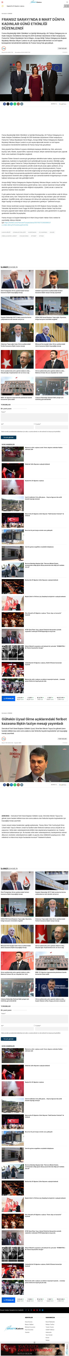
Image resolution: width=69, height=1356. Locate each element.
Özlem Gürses (24, 236)
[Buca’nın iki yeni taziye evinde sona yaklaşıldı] (13, 544)
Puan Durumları (29, 1329)
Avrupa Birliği (6, 232)
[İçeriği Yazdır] (21, 103)
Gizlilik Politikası (50, 1329)
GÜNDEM (65, 52)
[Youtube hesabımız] (34, 1310)
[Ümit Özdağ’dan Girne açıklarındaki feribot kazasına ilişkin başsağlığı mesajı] (17, 279)
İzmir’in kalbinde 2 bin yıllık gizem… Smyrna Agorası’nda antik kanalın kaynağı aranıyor (28, 6)
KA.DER (52, 232)
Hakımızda (48, 1332)
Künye (47, 1337)
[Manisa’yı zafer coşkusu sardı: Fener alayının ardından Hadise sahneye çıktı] (13, 461)
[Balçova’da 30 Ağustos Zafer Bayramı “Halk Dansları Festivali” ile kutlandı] (13, 527)
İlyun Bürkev (43, 232)
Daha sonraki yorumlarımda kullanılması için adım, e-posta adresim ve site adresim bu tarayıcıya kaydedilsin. (31, 431)
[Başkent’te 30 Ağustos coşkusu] (13, 494)
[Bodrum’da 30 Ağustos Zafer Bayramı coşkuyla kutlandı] (13, 593)
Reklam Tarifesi (50, 1324)
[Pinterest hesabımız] (37, 1310)
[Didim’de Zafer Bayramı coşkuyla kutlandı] (13, 477)
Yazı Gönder (49, 1335)
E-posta (38, 424)
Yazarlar (27, 1332)
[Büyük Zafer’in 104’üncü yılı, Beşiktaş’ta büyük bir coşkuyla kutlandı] (13, 610)
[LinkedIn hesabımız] (39, 1310)
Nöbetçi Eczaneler (30, 1327)
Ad (2, 424)
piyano (42, 236)
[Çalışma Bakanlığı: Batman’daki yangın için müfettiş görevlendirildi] (51, 386)
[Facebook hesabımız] (25, 1310)
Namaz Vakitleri (29, 1324)
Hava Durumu (28, 1322)
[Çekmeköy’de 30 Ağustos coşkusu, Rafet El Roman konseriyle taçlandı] (13, 676)
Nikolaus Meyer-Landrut (10, 236)
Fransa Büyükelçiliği (20, 232)
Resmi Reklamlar (50, 1322)
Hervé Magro (32, 232)
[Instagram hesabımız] (31, 1310)
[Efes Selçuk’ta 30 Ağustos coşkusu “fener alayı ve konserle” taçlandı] (13, 626)
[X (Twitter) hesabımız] (28, 1310)
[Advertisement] (34, 120)
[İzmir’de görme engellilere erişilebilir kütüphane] (13, 560)
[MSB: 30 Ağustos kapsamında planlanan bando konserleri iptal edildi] (17, 386)
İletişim (47, 1340)
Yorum (3, 412)
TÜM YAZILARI (62, 48)
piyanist (34, 236)
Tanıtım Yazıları (50, 1327)
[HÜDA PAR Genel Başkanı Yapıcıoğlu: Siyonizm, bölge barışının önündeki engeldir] (51, 306)
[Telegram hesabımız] (42, 1310)
